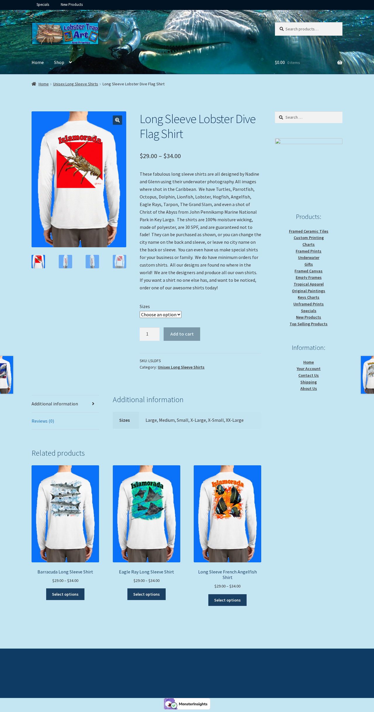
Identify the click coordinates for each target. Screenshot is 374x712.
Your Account (309, 368)
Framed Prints (308, 251)
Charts (308, 244)
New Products (72, 4)
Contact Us (308, 375)
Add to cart (182, 334)
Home (38, 62)
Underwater (308, 257)
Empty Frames (309, 277)
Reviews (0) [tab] (43, 421)
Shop (59, 62)
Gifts (308, 264)
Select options (65, 594)
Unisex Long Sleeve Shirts (75, 84)
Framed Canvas (309, 271)
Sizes (145, 306)
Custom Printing (309, 237)
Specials (43, 4)
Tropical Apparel (309, 284)
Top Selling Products (309, 323)
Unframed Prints (308, 304)
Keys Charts (308, 297)
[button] (117, 120)
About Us (308, 388)
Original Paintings (308, 290)
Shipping (308, 382)
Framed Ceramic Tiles (308, 231)
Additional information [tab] (55, 404)
